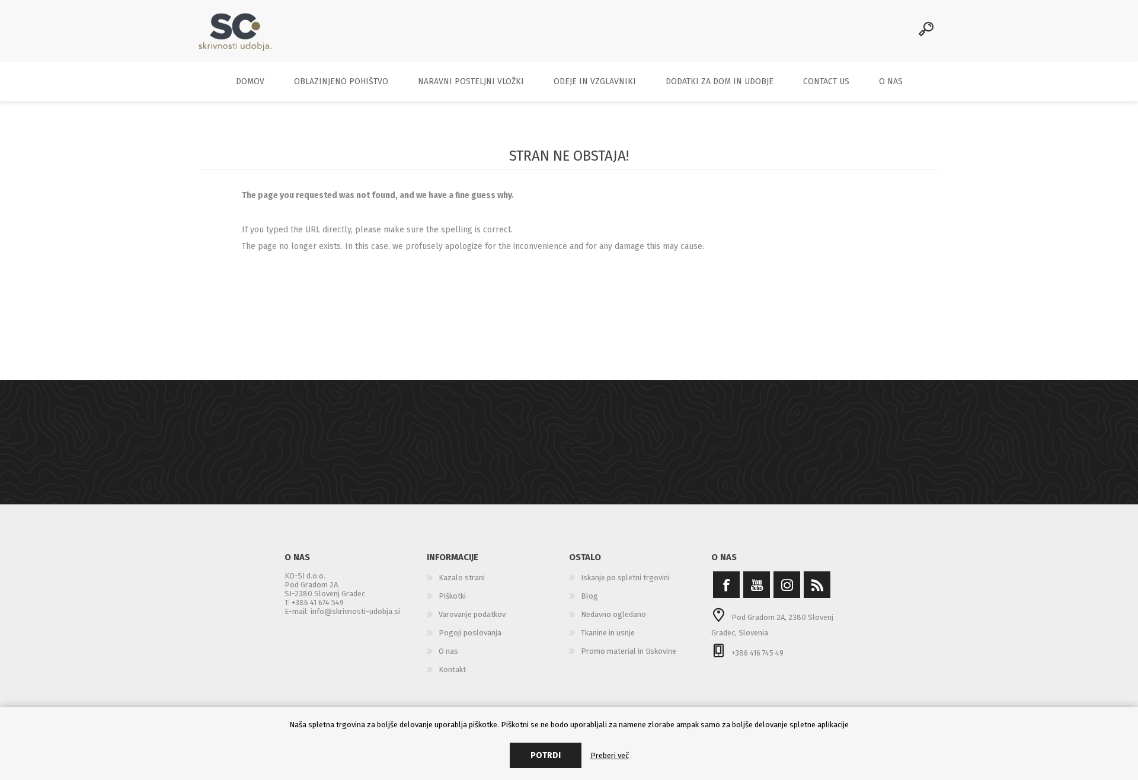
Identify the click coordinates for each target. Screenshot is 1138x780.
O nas (448, 651)
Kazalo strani (462, 577)
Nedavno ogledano (613, 614)
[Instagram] (786, 584)
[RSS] (817, 584)
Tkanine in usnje (608, 632)
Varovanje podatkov (472, 614)
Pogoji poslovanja (470, 632)
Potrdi (545, 755)
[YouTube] (756, 584)
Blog (589, 596)
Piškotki (452, 596)
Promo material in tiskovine (628, 651)
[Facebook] (726, 584)
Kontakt (452, 669)
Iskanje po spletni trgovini (625, 577)
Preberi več (609, 755)
